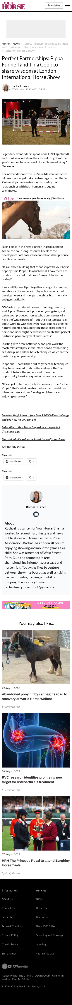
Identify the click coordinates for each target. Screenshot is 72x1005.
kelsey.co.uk (39, 986)
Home (6, 43)
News (16, 43)
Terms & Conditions (13, 926)
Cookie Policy (10, 944)
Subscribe (7, 916)
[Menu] (67, 5)
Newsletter (54, 5)
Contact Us (8, 907)
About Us (7, 898)
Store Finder (9, 953)
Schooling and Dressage (49, 935)
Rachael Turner (20, 85)
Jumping (41, 944)
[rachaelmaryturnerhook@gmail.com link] (36, 514)
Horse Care (42, 907)
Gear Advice (43, 916)
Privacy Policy (10, 935)
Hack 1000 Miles (45, 926)
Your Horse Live (45, 953)
